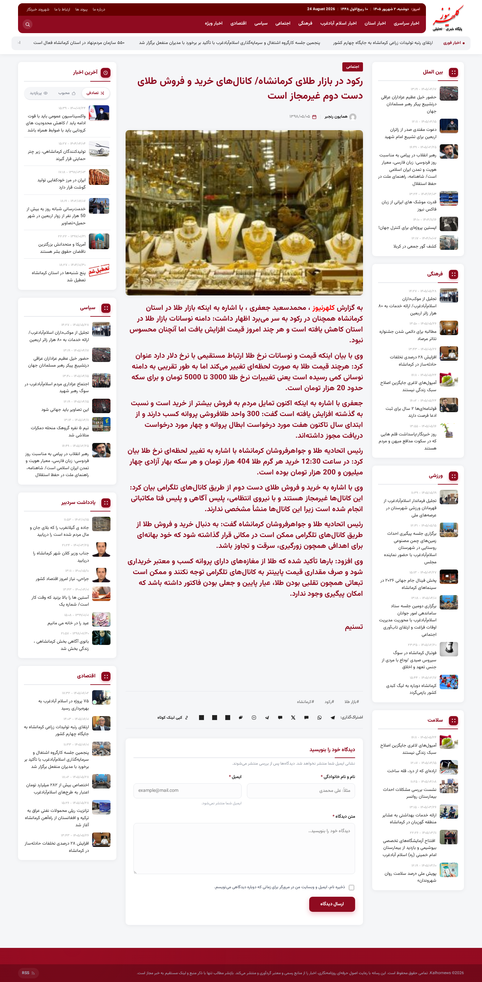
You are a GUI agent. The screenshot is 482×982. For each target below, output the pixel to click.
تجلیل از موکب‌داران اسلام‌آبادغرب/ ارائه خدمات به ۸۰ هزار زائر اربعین (407, 305)
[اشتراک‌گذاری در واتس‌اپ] (319, 717)
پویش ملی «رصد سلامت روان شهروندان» (410, 877)
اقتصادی (239, 23)
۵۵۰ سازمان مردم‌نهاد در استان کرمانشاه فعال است (119, 42)
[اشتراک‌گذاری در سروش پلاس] (267, 717)
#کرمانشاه (305, 702)
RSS (25, 973)
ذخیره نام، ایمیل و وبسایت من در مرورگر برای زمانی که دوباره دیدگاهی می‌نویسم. (279, 887)
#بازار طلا (352, 702)
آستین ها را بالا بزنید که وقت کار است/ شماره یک (60, 601)
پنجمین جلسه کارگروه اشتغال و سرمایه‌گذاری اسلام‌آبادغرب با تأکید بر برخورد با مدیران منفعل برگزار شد (268, 42)
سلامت (435, 721)
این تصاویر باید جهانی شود (65, 409)
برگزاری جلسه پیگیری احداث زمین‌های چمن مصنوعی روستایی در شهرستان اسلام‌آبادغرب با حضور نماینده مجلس (410, 547)
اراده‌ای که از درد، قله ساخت (411, 771)
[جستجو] (27, 24)
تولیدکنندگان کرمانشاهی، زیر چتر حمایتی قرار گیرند (57, 155)
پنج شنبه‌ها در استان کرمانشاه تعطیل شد (59, 277)
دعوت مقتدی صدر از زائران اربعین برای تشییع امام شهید (410, 133)
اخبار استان (375, 23)
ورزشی (436, 476)
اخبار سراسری (406, 23)
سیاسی (261, 23)
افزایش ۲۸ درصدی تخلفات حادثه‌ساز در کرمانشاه (413, 361)
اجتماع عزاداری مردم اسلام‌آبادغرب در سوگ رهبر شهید (57, 388)
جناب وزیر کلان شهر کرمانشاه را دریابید (61, 557)
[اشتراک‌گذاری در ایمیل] (201, 717)
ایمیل (235, 776)
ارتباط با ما (62, 9)
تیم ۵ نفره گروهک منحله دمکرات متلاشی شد (60, 432)
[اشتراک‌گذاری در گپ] (240, 717)
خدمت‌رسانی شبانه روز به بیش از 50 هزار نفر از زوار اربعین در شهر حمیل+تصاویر (56, 216)
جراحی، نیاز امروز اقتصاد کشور (62, 578)
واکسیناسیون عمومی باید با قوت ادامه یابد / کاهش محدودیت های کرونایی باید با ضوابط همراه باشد (56, 123)
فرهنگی (305, 23)
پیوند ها (81, 9)
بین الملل (433, 72)
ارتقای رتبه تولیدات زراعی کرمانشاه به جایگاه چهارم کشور (422, 42)
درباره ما (99, 9)
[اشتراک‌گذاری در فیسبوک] (214, 717)
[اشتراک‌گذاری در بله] (280, 717)
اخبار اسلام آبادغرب (338, 23)
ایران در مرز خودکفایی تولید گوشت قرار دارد (61, 184)
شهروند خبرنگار (38, 9)
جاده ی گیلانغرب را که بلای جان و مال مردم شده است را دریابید (59, 531)
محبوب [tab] (64, 93)
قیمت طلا (315, 366)
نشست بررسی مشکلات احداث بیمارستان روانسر (409, 793)
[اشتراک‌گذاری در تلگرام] (332, 717)
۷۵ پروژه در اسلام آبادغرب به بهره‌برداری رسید (63, 705)
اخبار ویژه (214, 23)
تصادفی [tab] (93, 93)
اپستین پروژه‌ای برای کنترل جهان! (407, 227)
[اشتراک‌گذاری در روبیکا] (254, 717)
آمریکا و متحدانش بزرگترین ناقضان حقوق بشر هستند (62, 248)
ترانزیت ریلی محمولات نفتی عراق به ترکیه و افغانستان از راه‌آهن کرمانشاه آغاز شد (57, 817)
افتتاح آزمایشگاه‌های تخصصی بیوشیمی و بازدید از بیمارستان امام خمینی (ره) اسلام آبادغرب (409, 847)
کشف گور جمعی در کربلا (414, 246)
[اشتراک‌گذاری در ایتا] (306, 717)
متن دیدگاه (343, 816)
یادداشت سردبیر (78, 503)
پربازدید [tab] (36, 93)
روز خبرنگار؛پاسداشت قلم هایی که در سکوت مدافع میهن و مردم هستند (407, 441)
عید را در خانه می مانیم (68, 623)
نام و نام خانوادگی (338, 776)
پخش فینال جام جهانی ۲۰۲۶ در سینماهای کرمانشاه (408, 584)
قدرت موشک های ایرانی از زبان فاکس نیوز (409, 206)
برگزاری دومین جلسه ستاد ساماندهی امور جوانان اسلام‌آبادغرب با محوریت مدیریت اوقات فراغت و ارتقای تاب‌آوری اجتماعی (407, 620)
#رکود (329, 702)
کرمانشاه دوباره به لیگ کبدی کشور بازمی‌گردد (411, 689)
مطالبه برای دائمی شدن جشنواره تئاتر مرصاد (407, 335)
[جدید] (101, 697)
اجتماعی (283, 23)
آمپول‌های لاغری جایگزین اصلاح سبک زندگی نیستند (408, 386)
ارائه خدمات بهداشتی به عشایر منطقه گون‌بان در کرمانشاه (409, 819)
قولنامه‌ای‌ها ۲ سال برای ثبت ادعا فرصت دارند (411, 412)
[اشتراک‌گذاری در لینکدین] (227, 717)
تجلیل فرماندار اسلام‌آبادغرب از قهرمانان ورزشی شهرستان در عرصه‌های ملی (410, 507)
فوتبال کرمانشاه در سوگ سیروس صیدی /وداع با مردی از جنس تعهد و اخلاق (409, 660)
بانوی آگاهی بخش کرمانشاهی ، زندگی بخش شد (61, 645)
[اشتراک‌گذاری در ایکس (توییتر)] (293, 717)
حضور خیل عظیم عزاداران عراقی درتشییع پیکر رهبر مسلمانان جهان (408, 104)
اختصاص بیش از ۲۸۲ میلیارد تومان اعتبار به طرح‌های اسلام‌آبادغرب (57, 789)
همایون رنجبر (336, 116)
